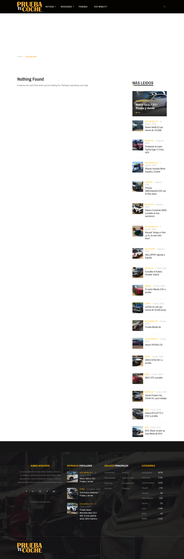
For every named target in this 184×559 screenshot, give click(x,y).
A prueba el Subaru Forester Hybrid (153, 273)
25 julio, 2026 (158, 303)
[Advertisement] (92, 33)
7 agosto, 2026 (153, 164)
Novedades (66, 6)
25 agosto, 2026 (88, 474)
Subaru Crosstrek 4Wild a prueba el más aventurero (155, 213)
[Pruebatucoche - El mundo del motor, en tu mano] (29, 6)
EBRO (147, 356)
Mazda (148, 286)
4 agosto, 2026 (153, 228)
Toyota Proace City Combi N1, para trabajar (156, 397)
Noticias (49, 6)
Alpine (145, 503)
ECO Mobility (100, 6)
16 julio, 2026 (157, 374)
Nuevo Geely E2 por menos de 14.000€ (154, 128)
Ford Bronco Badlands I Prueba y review (89, 494)
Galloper (150, 249)
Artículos (146, 477)
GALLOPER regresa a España (155, 256)
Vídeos (125, 472)
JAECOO (148, 182)
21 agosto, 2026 (93, 489)
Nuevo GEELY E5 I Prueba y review (146, 106)
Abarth (145, 488)
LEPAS (148, 303)
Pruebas (83, 6)
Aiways (145, 493)
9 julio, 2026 (155, 409)
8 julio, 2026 (155, 427)
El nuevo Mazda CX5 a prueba (155, 291)
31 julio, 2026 (161, 268)
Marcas (108, 488)
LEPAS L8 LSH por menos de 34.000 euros (155, 308)
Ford (82, 489)
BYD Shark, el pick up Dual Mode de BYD (155, 432)
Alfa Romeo (147, 498)
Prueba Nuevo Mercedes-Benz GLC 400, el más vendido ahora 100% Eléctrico (88, 514)
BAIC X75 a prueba (153, 377)
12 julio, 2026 (161, 392)
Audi (144, 508)
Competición (128, 483)
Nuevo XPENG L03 (153, 344)
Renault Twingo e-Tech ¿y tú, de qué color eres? (155, 235)
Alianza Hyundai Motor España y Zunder (155, 170)
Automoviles (128, 478)
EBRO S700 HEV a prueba (154, 361)
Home (19, 56)
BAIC (147, 374)
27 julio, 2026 (159, 286)
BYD (147, 409)
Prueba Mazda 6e (153, 327)
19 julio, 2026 (157, 356)
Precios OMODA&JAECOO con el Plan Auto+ (155, 191)
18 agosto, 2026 (153, 122)
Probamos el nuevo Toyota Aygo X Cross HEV (154, 149)
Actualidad (110, 472)
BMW (144, 518)
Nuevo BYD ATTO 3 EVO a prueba (154, 414)
